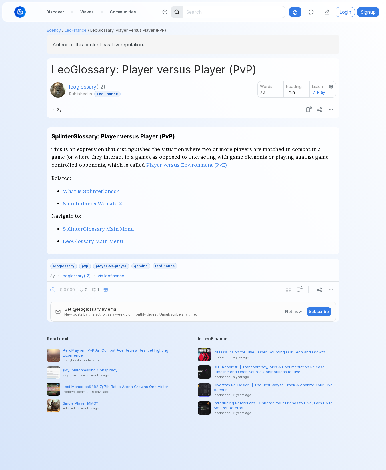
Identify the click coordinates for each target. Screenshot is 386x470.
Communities (123, 11)
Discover (55, 11)
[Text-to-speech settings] (331, 86)
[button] (52, 289)
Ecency (54, 30)
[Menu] (331, 109)
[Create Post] (327, 12)
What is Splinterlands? (91, 191)
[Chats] (311, 12)
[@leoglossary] (58, 90)
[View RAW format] (288, 289)
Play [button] (321, 92)
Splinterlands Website (90, 203)
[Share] (319, 110)
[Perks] (295, 12)
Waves (87, 11)
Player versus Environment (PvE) (186, 165)
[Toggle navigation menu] (10, 12)
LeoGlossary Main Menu (93, 241)
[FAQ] (165, 12)
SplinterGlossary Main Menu (98, 229)
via (111, 275)
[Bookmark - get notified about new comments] (308, 109)
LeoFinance (76, 30)
